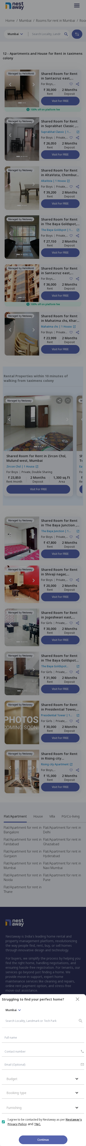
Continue (43, 1140)
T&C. (37, 1124)
